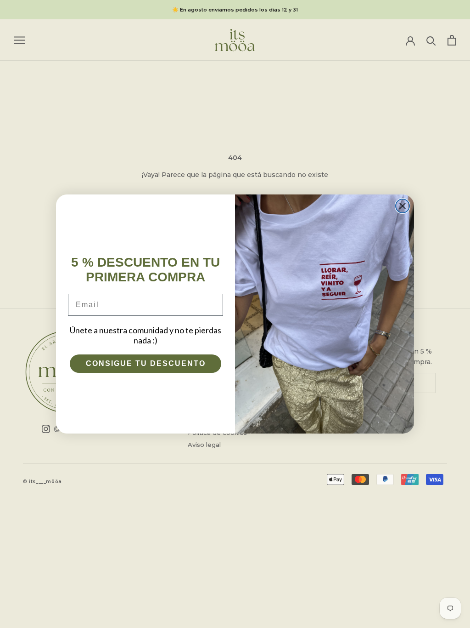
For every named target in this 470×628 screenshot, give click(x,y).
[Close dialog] (402, 206)
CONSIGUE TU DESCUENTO (146, 363)
